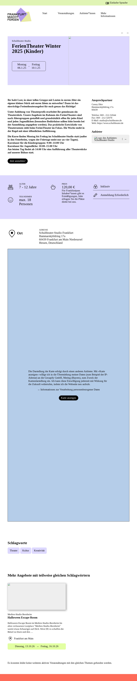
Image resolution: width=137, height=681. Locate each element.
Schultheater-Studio (21, 41)
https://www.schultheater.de (110, 123)
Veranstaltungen (66, 13)
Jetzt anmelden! (18, 161)
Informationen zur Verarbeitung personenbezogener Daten (70, 389)
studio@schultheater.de (110, 120)
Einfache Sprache (119, 2)
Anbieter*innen (87, 13)
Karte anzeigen (68, 398)
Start (44, 13)
